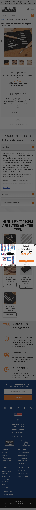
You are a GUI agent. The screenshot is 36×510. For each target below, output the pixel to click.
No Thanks (26, 262)
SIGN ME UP (27, 260)
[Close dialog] (35, 245)
